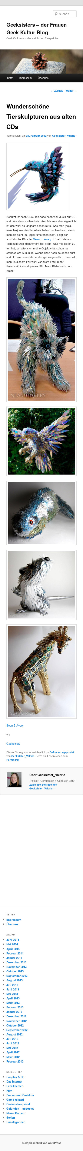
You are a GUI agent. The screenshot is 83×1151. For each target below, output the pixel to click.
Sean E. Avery (42, 239)
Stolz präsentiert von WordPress (41, 1143)
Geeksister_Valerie (63, 136)
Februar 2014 (14, 953)
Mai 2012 (12, 1048)
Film (9, 1091)
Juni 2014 (12, 940)
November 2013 (16, 967)
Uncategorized (15, 1122)
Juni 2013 (12, 989)
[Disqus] (41, 852)
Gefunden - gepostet (62, 752)
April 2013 (13, 998)
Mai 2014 (12, 944)
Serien (10, 1117)
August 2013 (14, 980)
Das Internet (14, 1081)
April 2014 (13, 949)
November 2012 (16, 1021)
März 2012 (13, 1057)
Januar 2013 (14, 1012)
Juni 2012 (12, 1043)
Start (10, 78)
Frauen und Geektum (20, 1095)
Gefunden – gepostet (20, 1108)
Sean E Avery (15, 725)
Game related (15, 1099)
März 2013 (13, 1003)
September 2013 (16, 976)
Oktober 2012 (15, 1025)
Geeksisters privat (18, 1104)
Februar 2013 (14, 1007)
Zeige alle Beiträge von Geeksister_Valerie (43, 786)
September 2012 (16, 1030)
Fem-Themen (14, 1086)
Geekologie (13, 743)
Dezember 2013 (16, 962)
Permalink (12, 760)
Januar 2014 (14, 958)
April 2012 (13, 1052)
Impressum (25, 78)
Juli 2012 (12, 1039)
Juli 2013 (12, 985)
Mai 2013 (12, 994)
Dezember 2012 (16, 1016)
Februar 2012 (14, 1061)
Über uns (43, 78)
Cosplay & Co (15, 1077)
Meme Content (15, 1113)
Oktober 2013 (15, 971)
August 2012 (14, 1034)
